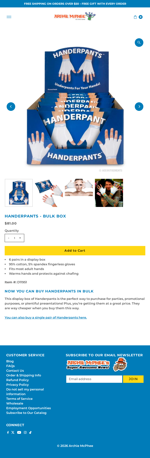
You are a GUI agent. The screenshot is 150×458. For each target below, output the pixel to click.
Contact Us (15, 370)
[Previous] (11, 106)
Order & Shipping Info (23, 375)
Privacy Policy (17, 385)
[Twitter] (12, 433)
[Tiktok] (30, 433)
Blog (10, 361)
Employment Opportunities (28, 408)
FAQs (10, 366)
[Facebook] (8, 433)
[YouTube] (19, 433)
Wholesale (14, 403)
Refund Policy (17, 380)
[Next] (139, 106)
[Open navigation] (9, 17)
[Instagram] (25, 433)
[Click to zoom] (139, 42)
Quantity (12, 231)
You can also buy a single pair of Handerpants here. (46, 317)
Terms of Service (19, 399)
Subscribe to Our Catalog (26, 413)
